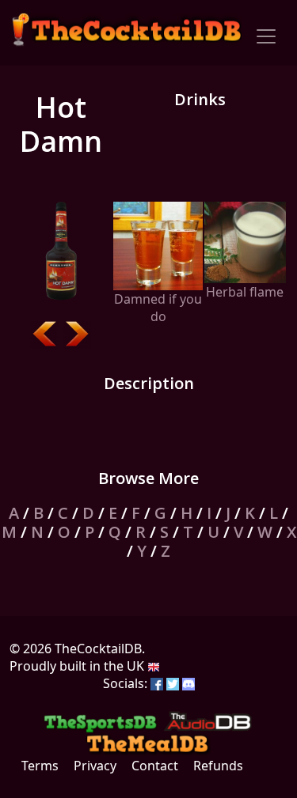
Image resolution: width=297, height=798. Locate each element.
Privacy (95, 765)
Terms (40, 765)
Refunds (218, 765)
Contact (154, 765)
